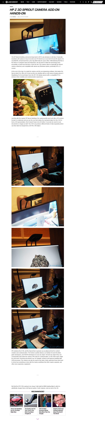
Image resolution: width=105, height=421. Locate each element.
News (22, 2)
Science (59, 2)
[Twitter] (83, 2)
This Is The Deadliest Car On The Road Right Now (16, 410)
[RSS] (91, 2)
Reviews (72, 2)
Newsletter (98, 1)
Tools (65, 2)
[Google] (86, 2)
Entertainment (42, 2)
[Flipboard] (89, 2)
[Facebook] (80, 2)
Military (51, 2)
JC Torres (13, 16)
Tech (28, 2)
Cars (33, 2)
